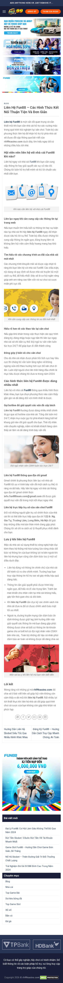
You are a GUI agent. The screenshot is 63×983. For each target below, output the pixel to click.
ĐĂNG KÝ (32, 11)
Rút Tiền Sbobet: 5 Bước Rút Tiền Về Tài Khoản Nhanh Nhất (29, 840)
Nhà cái (9, 887)
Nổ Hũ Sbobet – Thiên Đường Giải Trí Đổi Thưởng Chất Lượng (30, 858)
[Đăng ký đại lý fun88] (31, 27)
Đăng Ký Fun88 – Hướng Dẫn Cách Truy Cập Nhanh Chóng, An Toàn (45, 733)
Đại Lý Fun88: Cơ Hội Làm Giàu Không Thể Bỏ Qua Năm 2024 (31, 830)
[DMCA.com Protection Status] (49, 977)
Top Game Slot (13, 904)
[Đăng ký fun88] (31, 781)
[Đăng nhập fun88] (31, 84)
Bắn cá (9, 915)
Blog (6, 104)
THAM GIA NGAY (51, 11)
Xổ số (8, 910)
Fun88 (33, 161)
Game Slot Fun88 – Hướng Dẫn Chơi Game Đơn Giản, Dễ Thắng (29, 849)
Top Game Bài (13, 892)
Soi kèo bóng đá (14, 898)
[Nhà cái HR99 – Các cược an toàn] (15, 11)
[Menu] (4, 11)
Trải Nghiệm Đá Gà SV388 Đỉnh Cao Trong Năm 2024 (29, 868)
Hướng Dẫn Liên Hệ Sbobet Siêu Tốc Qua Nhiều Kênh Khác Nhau (16, 733)
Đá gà (8, 921)
